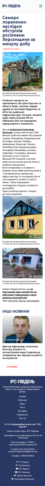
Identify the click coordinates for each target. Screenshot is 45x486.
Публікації (22, 400)
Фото (22, 407)
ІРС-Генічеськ (24, 472)
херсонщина (33, 301)
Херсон (22, 301)
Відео (22, 404)
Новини (22, 396)
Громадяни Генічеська (24, 479)
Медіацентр (22, 415)
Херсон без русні (24, 476)
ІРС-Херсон (24, 469)
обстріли (12, 301)
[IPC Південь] (11, 6)
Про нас (22, 418)
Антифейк (22, 411)
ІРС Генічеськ (24, 465)
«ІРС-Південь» (33, 431)
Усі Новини (12, 367)
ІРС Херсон (24, 462)
